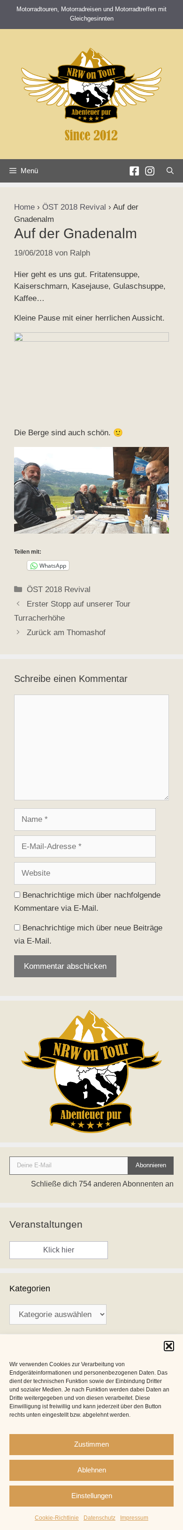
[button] (169, 1346)
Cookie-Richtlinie (57, 1518)
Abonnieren (151, 1165)
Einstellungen (91, 1496)
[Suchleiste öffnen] (170, 171)
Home (24, 207)
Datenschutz (99, 1518)
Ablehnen (91, 1470)
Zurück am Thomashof (66, 632)
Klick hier (58, 1250)
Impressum (134, 1518)
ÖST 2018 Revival (74, 207)
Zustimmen (91, 1444)
